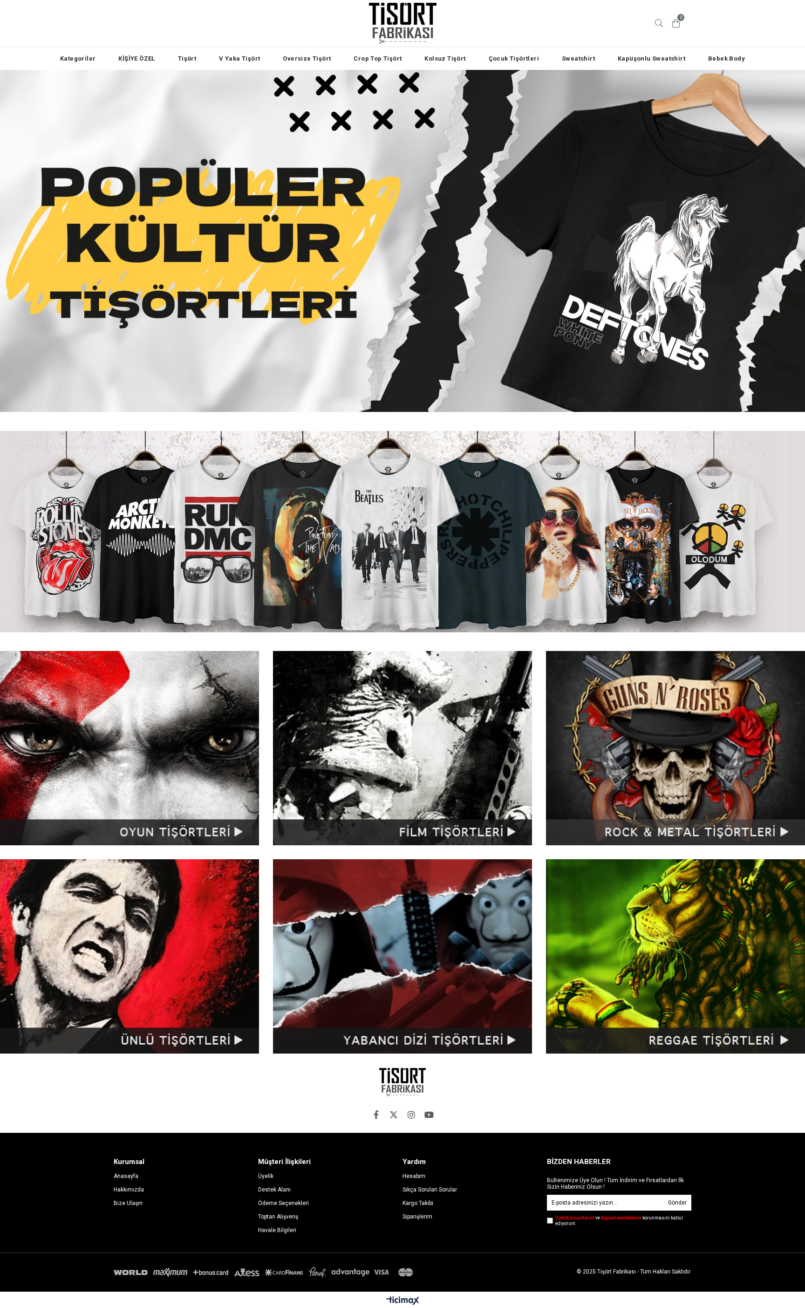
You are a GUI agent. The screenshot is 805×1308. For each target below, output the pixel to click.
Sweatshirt (578, 58)
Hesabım (413, 1176)
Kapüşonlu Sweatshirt (651, 58)
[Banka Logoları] (265, 1272)
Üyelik (265, 1176)
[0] (676, 23)
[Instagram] (411, 1114)
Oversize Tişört (307, 58)
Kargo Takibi (417, 1203)
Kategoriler (78, 58)
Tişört (187, 58)
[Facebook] (376, 1114)
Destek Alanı (274, 1189)
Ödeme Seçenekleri (283, 1203)
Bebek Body (726, 58)
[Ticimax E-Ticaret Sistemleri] (402, 1301)
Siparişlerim (417, 1216)
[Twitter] (393, 1114)
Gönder (677, 1202)
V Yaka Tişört (239, 58)
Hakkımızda (129, 1189)
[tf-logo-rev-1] (402, 1082)
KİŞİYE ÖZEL (136, 58)
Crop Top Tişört (378, 58)
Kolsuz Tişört (444, 58)
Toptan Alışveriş (278, 1216)
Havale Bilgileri (277, 1230)
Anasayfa (126, 1176)
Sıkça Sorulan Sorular (429, 1189)
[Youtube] (429, 1114)
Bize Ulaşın (128, 1203)
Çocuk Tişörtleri (514, 58)
